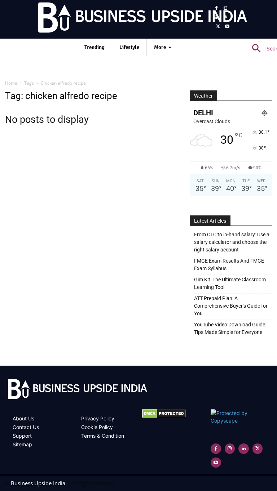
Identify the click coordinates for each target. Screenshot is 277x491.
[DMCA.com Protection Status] (164, 416)
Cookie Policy (97, 427)
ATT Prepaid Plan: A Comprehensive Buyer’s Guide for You (231, 305)
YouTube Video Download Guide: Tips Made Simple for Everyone (230, 328)
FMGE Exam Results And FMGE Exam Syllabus (229, 264)
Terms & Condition (102, 436)
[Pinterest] (226, 18)
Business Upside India (38, 483)
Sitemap (22, 444)
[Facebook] (216, 8)
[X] (218, 27)
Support (22, 436)
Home (11, 83)
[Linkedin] (216, 18)
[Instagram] (226, 8)
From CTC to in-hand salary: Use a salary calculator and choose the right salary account (231, 242)
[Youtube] (227, 27)
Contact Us (26, 427)
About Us (23, 418)
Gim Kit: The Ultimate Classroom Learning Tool (230, 283)
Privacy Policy (97, 418)
